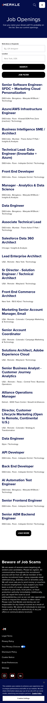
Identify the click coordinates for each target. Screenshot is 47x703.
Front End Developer (18, 171)
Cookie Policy (37, 693)
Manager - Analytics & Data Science (23, 187)
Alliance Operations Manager (17, 394)
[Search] (34, 4)
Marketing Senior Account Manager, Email (22, 312)
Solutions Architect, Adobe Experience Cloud (23, 352)
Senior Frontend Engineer (22, 500)
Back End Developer (18, 466)
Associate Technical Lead (21, 222)
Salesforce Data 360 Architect (18, 240)
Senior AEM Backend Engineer (18, 516)
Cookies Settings (23, 698)
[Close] (44, 682)
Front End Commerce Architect (18, 294)
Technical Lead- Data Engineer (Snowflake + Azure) (19, 154)
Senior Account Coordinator (14, 332)
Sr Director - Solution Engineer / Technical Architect (18, 274)
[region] (23, 691)
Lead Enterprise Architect (21, 256)
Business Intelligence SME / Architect (23, 131)
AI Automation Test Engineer (17, 482)
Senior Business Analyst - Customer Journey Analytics (21, 372)
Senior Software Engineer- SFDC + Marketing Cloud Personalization (22, 89)
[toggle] (42, 5)
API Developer (13, 452)
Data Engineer (13, 206)
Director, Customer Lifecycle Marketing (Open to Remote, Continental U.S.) (22, 416)
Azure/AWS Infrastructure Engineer (22, 111)
